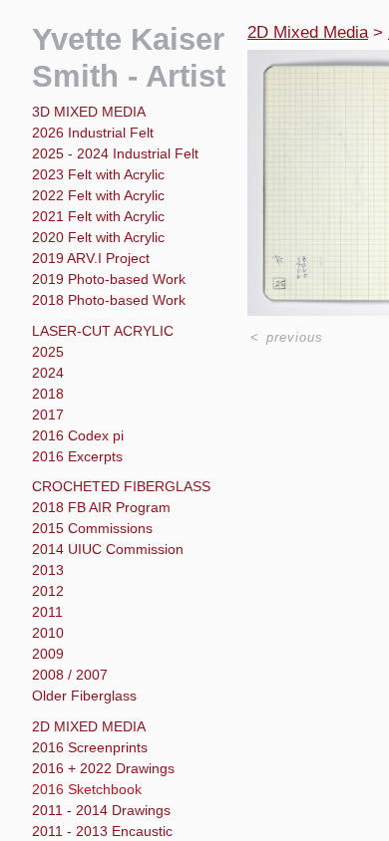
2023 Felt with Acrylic (98, 174)
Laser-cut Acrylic (103, 331)
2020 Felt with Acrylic (98, 237)
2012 (48, 591)
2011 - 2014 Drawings (101, 810)
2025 (48, 352)
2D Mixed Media (89, 726)
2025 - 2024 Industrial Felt (115, 153)
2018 (48, 394)
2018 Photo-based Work (109, 300)
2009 (48, 654)
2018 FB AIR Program (101, 507)
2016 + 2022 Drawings (103, 768)
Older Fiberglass (84, 695)
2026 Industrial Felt (93, 132)
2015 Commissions (92, 528)
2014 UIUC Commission (108, 549)
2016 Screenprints (90, 747)
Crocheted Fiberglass (121, 486)
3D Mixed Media (89, 112)
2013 (48, 570)
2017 (48, 414)
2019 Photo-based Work (109, 279)
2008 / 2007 (70, 675)
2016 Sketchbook (87, 789)
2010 (48, 633)
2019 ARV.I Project (91, 258)
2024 (48, 373)
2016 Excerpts (77, 456)
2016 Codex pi (78, 435)
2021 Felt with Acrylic (98, 216)
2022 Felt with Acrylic (98, 195)
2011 (47, 612)
